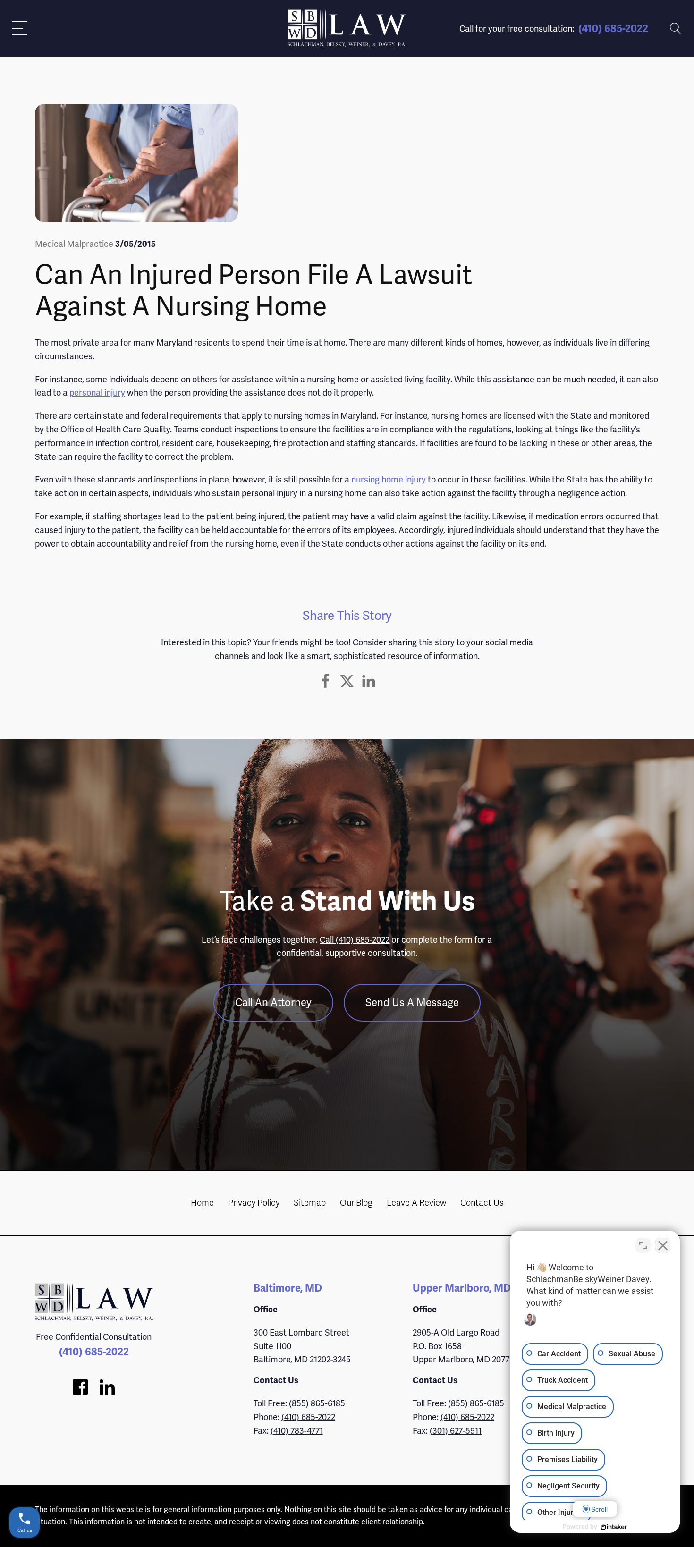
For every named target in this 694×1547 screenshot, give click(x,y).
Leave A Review (416, 1203)
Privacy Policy (253, 1203)
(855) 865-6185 (317, 1403)
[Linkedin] (368, 681)
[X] (347, 681)
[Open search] (676, 28)
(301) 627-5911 (456, 1430)
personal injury (97, 392)
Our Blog (356, 1203)
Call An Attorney (273, 1002)
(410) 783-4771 (297, 1430)
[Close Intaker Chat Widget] (662, 1245)
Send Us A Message (412, 1002)
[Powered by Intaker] (614, 1527)
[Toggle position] (643, 1245)
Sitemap (310, 1203)
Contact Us (482, 1203)
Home (202, 1203)
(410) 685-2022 (613, 28)
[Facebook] (325, 681)
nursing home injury (388, 479)
